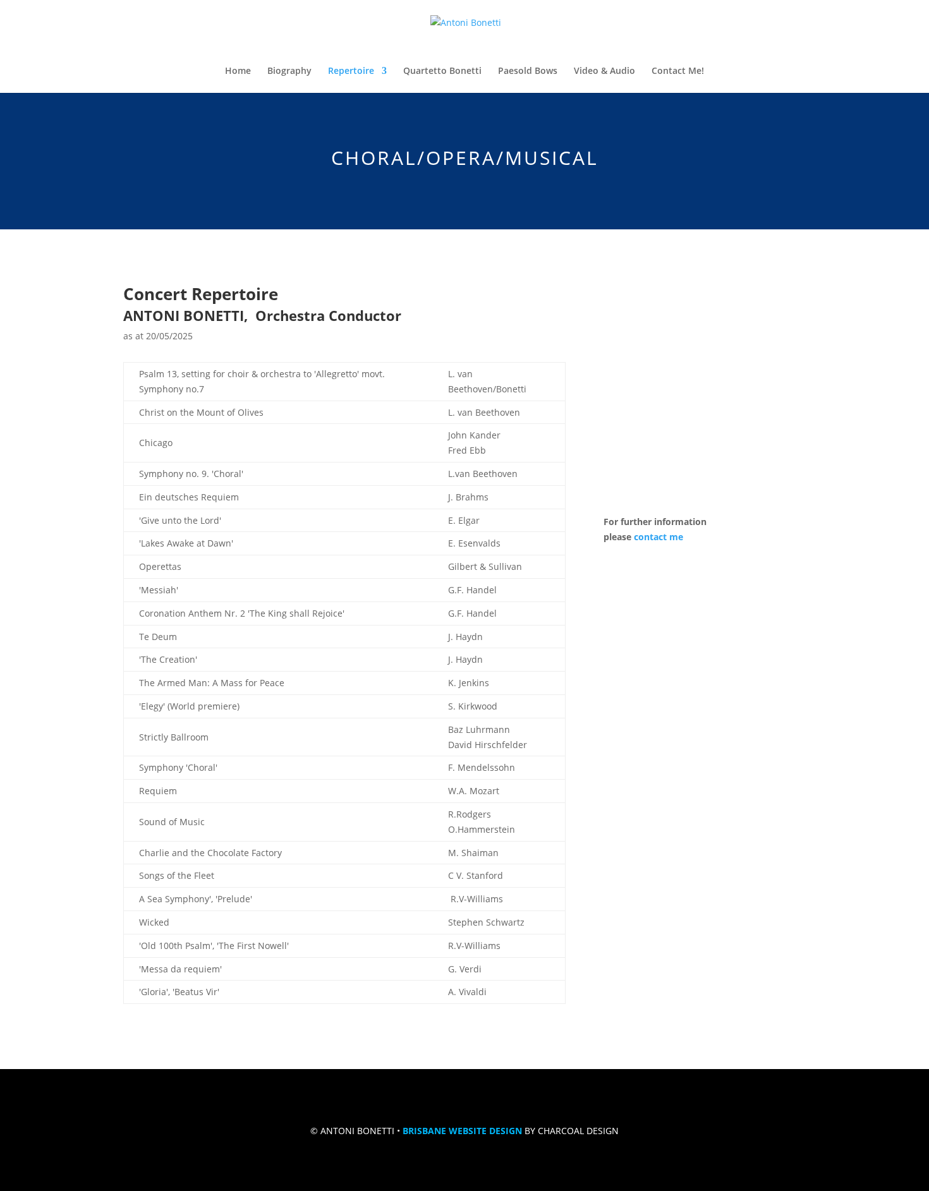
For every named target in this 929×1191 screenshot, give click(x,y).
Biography (289, 71)
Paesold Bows (527, 71)
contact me (658, 537)
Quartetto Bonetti (442, 71)
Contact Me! (678, 71)
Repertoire (351, 71)
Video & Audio (604, 71)
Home (238, 71)
